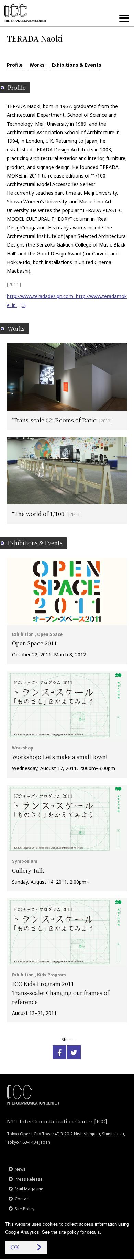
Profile (15, 64)
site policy (69, 1231)
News (20, 1169)
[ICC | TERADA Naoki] (59, 1052)
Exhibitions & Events (76, 64)
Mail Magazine (29, 1189)
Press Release (29, 1179)
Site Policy (24, 1209)
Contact (22, 1199)
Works (37, 64)
